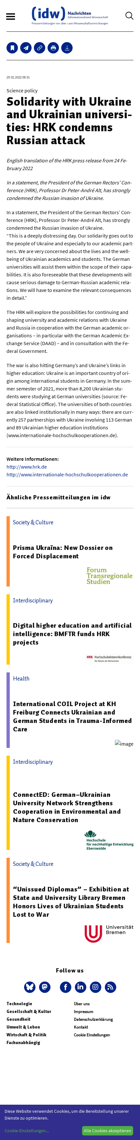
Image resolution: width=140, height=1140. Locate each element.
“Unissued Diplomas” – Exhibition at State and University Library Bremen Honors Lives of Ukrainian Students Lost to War (71, 901)
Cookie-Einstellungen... (27, 1131)
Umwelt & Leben (23, 1027)
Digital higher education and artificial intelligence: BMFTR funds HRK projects (72, 634)
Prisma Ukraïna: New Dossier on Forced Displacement (63, 552)
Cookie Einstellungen (92, 1035)
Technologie (19, 1004)
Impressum (83, 1011)
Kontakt (81, 1027)
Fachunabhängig (23, 1043)
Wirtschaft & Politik (26, 1035)
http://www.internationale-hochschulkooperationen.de (67, 474)
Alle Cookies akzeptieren (107, 1131)
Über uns (82, 1003)
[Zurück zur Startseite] (70, 15)
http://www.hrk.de (27, 466)
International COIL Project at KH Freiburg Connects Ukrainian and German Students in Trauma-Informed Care (72, 716)
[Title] (39, 47)
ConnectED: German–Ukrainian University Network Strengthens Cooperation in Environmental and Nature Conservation (67, 807)
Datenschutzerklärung (93, 1019)
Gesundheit (18, 1019)
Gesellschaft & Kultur (29, 1011)
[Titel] (12, 47)
